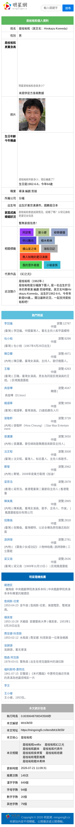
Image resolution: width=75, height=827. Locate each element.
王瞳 (7, 368)
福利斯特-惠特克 (14, 669)
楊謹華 (8, 403)
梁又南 (8, 558)
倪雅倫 (8, 520)
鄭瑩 (7, 466)
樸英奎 (8, 617)
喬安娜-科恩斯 (13, 633)
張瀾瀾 (8, 436)
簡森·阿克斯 (11, 657)
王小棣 (8, 693)
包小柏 (8, 338)
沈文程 (8, 451)
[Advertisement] (45, 62)
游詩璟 (8, 539)
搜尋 (68, 8)
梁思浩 (8, 481)
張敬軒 (8, 418)
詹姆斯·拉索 (11, 601)
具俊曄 (8, 388)
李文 (7, 685)
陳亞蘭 (8, 353)
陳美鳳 (8, 501)
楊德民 (8, 585)
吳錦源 (8, 645)
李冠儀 (8, 323)
